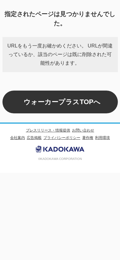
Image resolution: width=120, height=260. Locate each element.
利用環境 (102, 138)
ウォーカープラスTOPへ (62, 102)
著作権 (87, 138)
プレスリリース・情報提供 (48, 130)
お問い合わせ (83, 130)
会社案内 (17, 138)
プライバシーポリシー (61, 138)
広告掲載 (34, 138)
